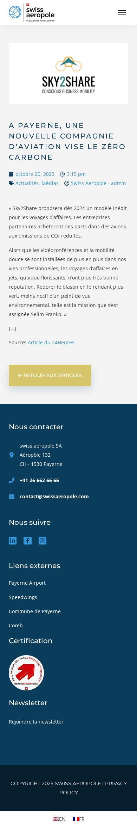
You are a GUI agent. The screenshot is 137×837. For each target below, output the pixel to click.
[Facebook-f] (27, 540)
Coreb (16, 625)
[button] (121, 12)
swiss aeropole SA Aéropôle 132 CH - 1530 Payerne (41, 454)
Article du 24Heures (51, 342)
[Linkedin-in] (13, 540)
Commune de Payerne (35, 611)
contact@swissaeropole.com (54, 496)
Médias (50, 183)
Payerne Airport (27, 582)
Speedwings (24, 597)
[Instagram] (42, 540)
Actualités (27, 183)
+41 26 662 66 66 (39, 480)
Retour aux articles (52, 375)
